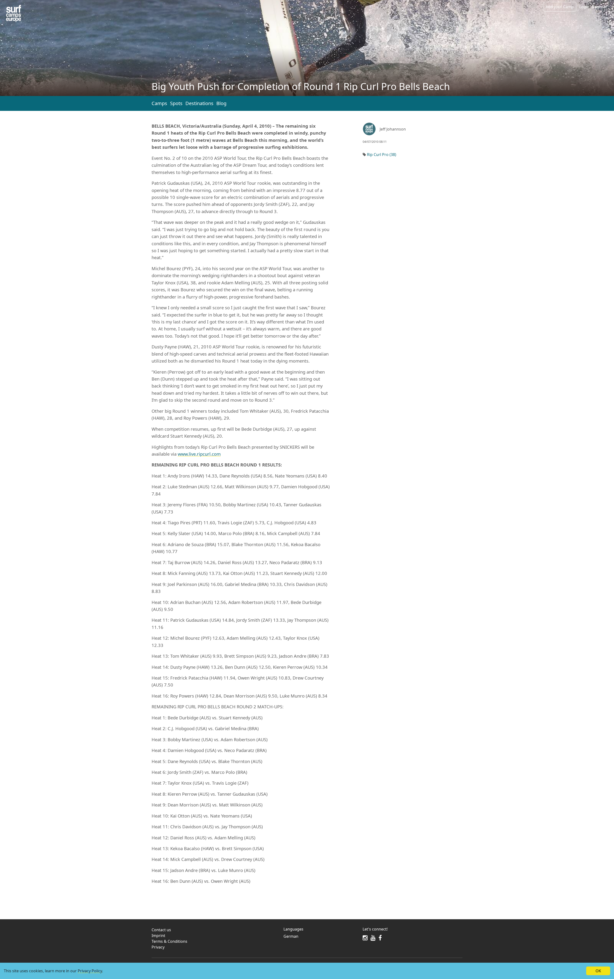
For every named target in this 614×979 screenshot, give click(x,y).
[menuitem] (320, 936)
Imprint (158, 935)
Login (584, 6)
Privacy (158, 947)
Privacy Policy (90, 970)
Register (599, 6)
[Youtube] (373, 937)
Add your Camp (560, 6)
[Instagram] (365, 937)
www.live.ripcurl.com (199, 454)
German (290, 936)
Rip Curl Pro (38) (381, 154)
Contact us (161, 929)
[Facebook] (380, 937)
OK (598, 970)
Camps (159, 103)
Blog (221, 103)
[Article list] (13, 13)
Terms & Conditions (169, 941)
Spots (176, 103)
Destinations (199, 103)
